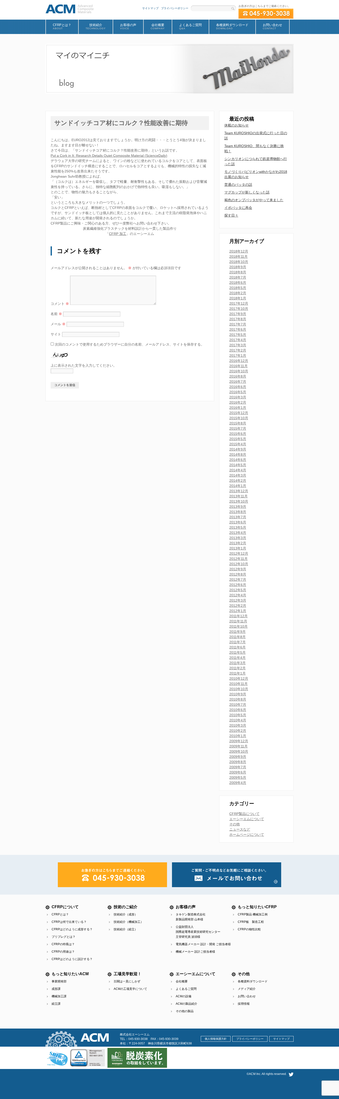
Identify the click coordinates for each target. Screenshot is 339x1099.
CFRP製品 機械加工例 (253, 914)
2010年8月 (237, 699)
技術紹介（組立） (125, 929)
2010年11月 (238, 684)
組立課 (56, 1003)
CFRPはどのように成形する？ (72, 929)
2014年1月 (237, 486)
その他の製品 (185, 1011)
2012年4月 (237, 595)
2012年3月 (237, 600)
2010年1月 (237, 736)
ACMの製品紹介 (186, 1003)
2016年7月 (237, 382)
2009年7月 (237, 767)
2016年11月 (238, 366)
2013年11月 (238, 496)
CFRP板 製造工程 (251, 922)
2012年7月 (237, 580)
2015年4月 (237, 444)
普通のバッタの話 (238, 185)
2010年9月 (237, 694)
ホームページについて (246, 835)
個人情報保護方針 (216, 1038)
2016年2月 (237, 402)
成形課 (56, 989)
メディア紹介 (247, 989)
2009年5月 (237, 777)
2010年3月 (237, 725)
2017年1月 (237, 355)
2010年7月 (237, 705)
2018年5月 (237, 288)
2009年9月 (237, 757)
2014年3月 (237, 475)
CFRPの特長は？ (63, 944)
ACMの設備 (183, 996)
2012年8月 (237, 574)
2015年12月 (238, 413)
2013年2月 (237, 543)
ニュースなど (239, 829)
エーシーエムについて (246, 819)
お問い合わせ (247, 996)
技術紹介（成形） (125, 914)
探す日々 (231, 215)
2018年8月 (237, 272)
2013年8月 (237, 512)
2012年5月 (237, 590)
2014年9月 (237, 449)
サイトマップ (150, 8)
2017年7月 (237, 324)
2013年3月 (237, 538)
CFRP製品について (244, 814)
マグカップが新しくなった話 (247, 192)
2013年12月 (238, 491)
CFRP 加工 (117, 234)
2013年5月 (237, 527)
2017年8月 (237, 319)
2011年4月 (237, 658)
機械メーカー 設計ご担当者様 (195, 951)
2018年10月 (238, 262)
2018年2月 (237, 293)
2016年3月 (237, 397)
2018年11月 (238, 257)
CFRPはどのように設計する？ (72, 959)
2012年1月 (237, 611)
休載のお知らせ (236, 125)
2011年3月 (237, 663)
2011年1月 (237, 673)
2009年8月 (237, 762)
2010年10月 (238, 689)
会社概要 (182, 981)
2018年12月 (238, 251)
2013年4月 (237, 533)
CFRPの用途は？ (63, 951)
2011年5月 (237, 652)
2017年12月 (238, 303)
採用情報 (244, 1003)
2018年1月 (237, 298)
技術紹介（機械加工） (128, 922)
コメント (60, 304)
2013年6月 (237, 522)
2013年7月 (237, 517)
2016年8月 (237, 376)
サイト (56, 334)
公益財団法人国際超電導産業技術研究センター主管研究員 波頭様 (198, 931)
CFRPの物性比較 (249, 929)
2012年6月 (237, 585)
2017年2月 (237, 350)
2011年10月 (238, 626)
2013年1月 (237, 548)
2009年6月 (237, 772)
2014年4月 (237, 470)
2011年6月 (237, 647)
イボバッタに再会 (238, 208)
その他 (234, 824)
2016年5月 (237, 392)
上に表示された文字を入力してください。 (84, 365)
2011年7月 (237, 642)
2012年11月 (238, 559)
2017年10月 (238, 309)
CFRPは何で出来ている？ (69, 922)
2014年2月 (237, 481)
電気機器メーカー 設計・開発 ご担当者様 (203, 944)
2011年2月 (237, 668)
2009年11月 (238, 746)
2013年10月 (238, 501)
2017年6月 (237, 329)
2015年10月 (238, 418)
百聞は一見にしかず (127, 981)
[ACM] (69, 8)
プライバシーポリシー (174, 8)
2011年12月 (238, 616)
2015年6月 (237, 434)
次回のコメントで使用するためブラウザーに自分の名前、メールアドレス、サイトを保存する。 (129, 344)
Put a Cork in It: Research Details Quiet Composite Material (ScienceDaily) (109, 156)
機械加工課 (59, 996)
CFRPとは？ (60, 914)
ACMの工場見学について (130, 989)
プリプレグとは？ (63, 936)
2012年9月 (237, 569)
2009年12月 (238, 741)
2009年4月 (237, 783)
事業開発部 (59, 981)
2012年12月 (238, 553)
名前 (56, 314)
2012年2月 (237, 606)
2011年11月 (238, 621)
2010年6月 (237, 710)
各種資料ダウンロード (253, 981)
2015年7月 (237, 428)
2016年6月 (237, 387)
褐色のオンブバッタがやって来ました (253, 200)
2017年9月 (237, 314)
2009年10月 (238, 751)
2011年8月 (237, 637)
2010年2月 (237, 731)
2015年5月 (237, 439)
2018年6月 (237, 283)
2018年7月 (237, 277)
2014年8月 (237, 454)
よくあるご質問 (186, 989)
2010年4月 (237, 720)
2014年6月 (237, 460)
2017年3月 (237, 345)
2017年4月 (237, 340)
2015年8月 (237, 423)
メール (58, 324)
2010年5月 (237, 715)
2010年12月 (238, 678)
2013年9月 (237, 507)
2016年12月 (238, 361)
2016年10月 (238, 371)
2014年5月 (237, 465)
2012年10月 (238, 564)
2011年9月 (237, 632)
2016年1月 (237, 408)
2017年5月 (237, 335)
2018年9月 (237, 267)
